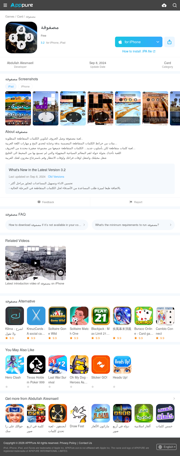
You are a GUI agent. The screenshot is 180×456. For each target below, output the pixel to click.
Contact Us (85, 443)
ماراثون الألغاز (100, 426)
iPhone (25, 86)
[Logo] (22, 5)
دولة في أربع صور (121, 428)
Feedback (48, 202)
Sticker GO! (99, 377)
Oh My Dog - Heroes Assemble (79, 379)
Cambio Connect (164, 331)
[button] (5, 5)
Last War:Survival (57, 379)
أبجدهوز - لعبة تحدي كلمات (57, 428)
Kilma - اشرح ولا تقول (14, 331)
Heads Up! (120, 377)
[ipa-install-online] (164, 5)
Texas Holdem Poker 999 (36, 379)
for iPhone (133, 41)
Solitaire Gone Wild (57, 331)
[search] (174, 5)
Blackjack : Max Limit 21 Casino (100, 331)
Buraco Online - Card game (143, 331)
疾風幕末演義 (122, 328)
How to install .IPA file (137, 51)
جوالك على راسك (14, 428)
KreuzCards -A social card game (36, 331)
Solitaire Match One (79, 331)
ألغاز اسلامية (142, 426)
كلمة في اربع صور (35, 428)
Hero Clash (13, 377)
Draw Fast (77, 426)
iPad (11, 86)
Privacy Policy (68, 443)
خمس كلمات (164, 426)
